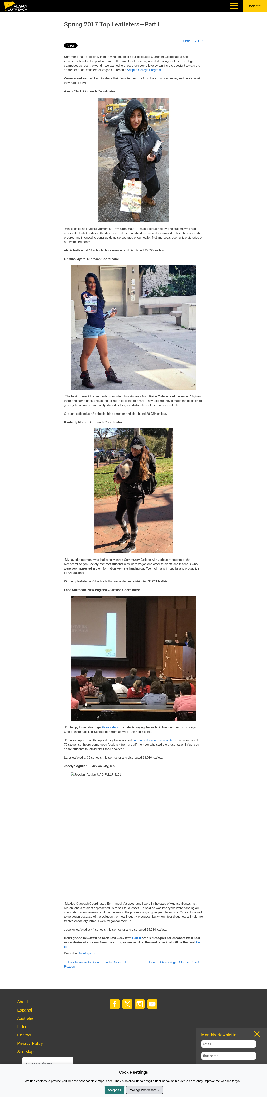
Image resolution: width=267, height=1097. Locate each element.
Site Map (25, 1051)
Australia (25, 1018)
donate (255, 5)
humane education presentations (154, 740)
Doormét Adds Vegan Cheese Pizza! (176, 962)
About (22, 1001)
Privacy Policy (30, 1043)
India (21, 1026)
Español (24, 1010)
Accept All (114, 1090)
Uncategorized (87, 953)
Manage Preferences (144, 1090)
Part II (136, 938)
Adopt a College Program (144, 70)
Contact (24, 1035)
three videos (110, 727)
